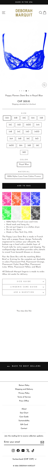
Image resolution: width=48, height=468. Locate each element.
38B (29, 146)
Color (24, 160)
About (24, 409)
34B (10, 132)
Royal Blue (24, 164)
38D (24, 152)
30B (15, 118)
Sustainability (24, 421)
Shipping (15, 104)
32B (41, 118)
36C (28, 139)
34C (19, 132)
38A (20, 146)
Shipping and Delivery (24, 389)
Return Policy (24, 385)
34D (27, 132)
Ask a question (24, 292)
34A (37, 125)
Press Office (24, 401)
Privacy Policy (24, 393)
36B (19, 139)
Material (24, 172)
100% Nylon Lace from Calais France (24, 176)
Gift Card (24, 424)
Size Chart (24, 413)
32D (19, 125)
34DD (36, 132)
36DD (11, 146)
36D (37, 139)
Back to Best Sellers (26, 366)
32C (10, 125)
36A (11, 139)
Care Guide (24, 417)
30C (24, 118)
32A (33, 118)
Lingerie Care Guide (24, 287)
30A (7, 118)
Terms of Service (24, 397)
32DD (28, 125)
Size (24, 113)
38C (37, 146)
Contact (24, 428)
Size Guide (24, 281)
